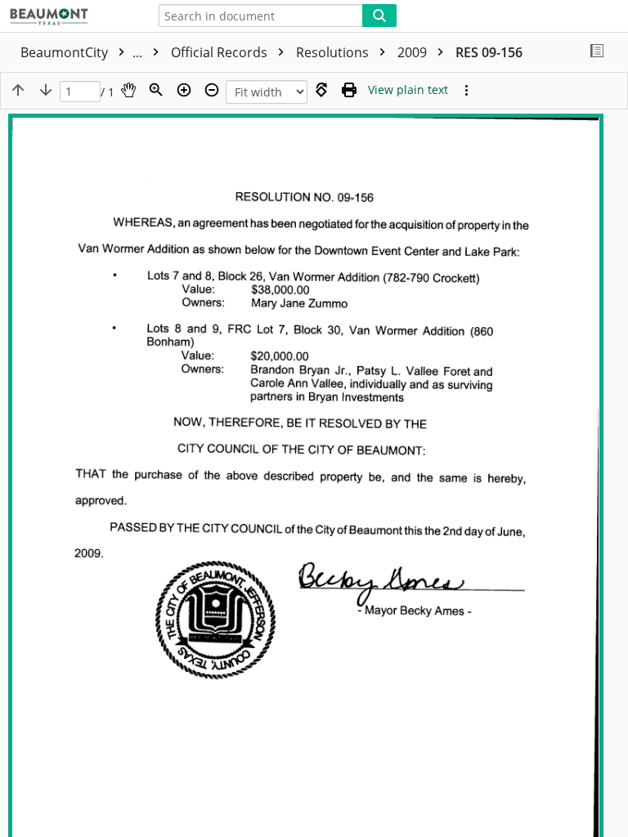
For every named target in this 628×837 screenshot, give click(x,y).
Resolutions (334, 52)
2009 (413, 52)
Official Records (221, 52)
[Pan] (128, 90)
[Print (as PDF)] (349, 90)
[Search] (379, 15)
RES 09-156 (489, 52)
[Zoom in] (184, 90)
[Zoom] (156, 90)
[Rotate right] (321, 90)
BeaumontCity (83, 52)
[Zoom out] (212, 90)
